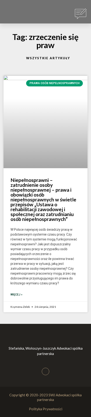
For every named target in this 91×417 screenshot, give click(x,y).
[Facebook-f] (45, 371)
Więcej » (16, 294)
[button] (12, 14)
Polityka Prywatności (45, 409)
